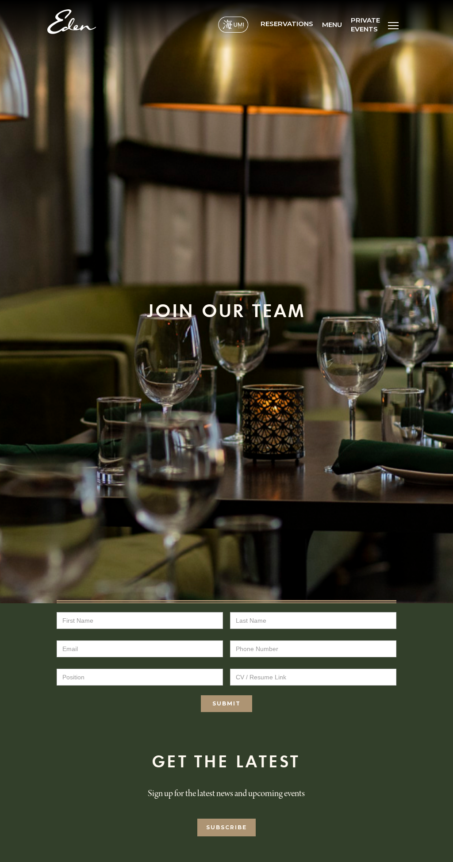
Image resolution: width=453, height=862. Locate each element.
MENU (332, 24)
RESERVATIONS (287, 23)
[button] (393, 24)
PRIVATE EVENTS (365, 24)
